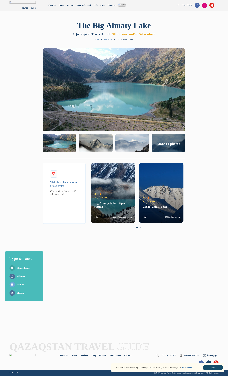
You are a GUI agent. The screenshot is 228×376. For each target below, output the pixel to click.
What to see (99, 5)
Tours (61, 5)
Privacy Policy (14, 372)
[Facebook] (197, 5)
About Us (52, 5)
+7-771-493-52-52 (168, 355)
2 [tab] (137, 227)
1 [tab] (134, 227)
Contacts (112, 5)
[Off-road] (12, 276)
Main (97, 39)
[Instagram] (204, 5)
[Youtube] (211, 5)
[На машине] (12, 284)
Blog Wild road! (84, 5)
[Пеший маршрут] (12, 268)
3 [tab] (139, 227)
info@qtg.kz (212, 355)
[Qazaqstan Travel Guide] (23, 358)
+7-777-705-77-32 (184, 5)
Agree (213, 367)
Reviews (70, 5)
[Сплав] (12, 293)
